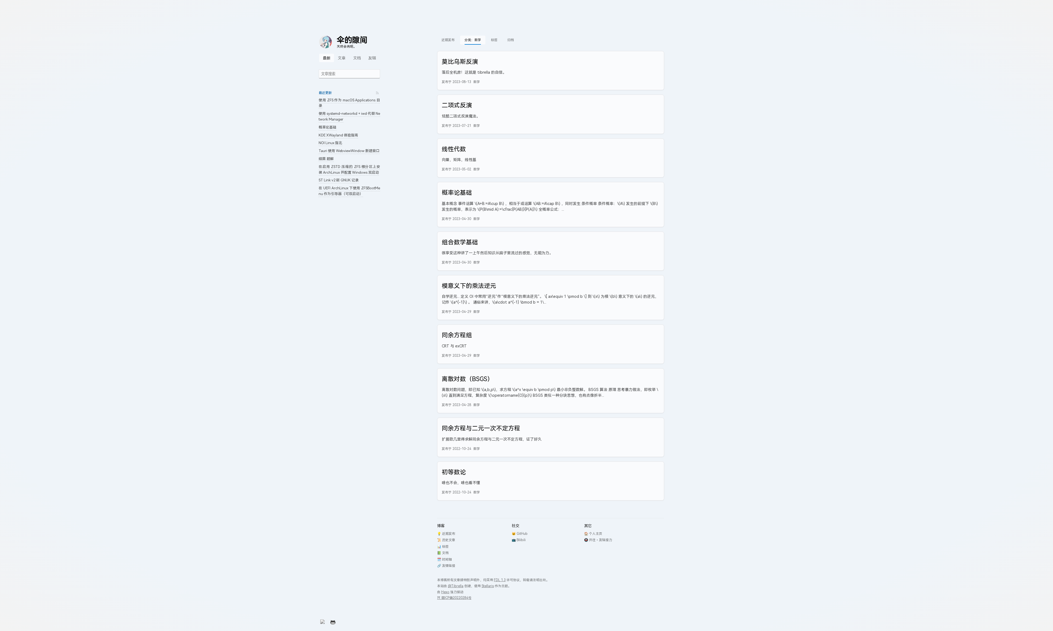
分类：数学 (473, 40)
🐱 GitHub (520, 533)
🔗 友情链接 (446, 565)
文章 (342, 58)
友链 (372, 58)
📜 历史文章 (446, 540)
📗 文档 (443, 552)
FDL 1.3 (500, 580)
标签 (494, 40)
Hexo (445, 592)
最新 (326, 58)
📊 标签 (443, 546)
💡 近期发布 (446, 533)
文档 (357, 58)
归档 (510, 40)
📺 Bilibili (519, 540)
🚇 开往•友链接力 (598, 540)
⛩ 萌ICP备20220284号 (454, 597)
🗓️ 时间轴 (444, 559)
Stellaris (488, 586)
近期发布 (448, 40)
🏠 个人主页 (593, 533)
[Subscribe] (377, 93)
